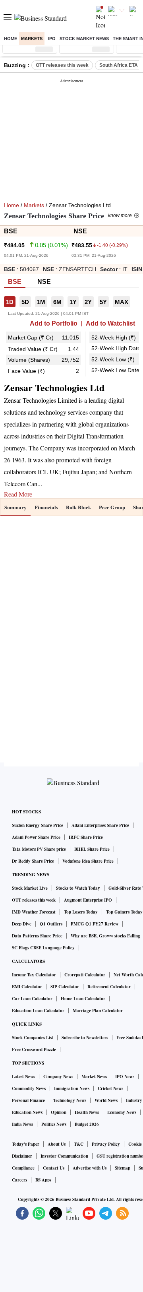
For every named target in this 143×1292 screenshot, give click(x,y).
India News (22, 1124)
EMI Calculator (27, 986)
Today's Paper (25, 1144)
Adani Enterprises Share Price (100, 825)
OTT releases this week (62, 65)
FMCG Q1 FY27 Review (94, 924)
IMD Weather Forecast (34, 912)
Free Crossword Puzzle (34, 1049)
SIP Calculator (64, 986)
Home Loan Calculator (83, 998)
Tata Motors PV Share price (39, 849)
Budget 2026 (87, 1124)
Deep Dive (21, 924)
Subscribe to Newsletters (85, 1037)
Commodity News (29, 1088)
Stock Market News (84, 38)
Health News (87, 1112)
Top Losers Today (81, 912)
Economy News (121, 1112)
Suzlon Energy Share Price (37, 825)
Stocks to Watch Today (78, 888)
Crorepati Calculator (84, 975)
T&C (78, 1144)
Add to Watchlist (110, 323)
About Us (57, 1144)
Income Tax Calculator (34, 975)
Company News (58, 1076)
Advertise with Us (89, 1168)
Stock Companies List (32, 1037)
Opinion (58, 1112)
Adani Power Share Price (36, 837)
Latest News (23, 1076)
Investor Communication (64, 1156)
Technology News (69, 1100)
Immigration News (71, 1088)
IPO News (124, 1076)
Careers (19, 1180)
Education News (27, 1112)
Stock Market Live (30, 888)
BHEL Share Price (92, 849)
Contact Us (53, 1168)
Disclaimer (22, 1156)
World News (106, 1100)
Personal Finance (28, 1100)
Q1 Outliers (51, 924)
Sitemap (122, 1168)
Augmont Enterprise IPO (88, 900)
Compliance (23, 1168)
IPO (52, 38)
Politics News (53, 1124)
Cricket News (110, 1088)
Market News (94, 1076)
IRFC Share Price (86, 837)
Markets (32, 38)
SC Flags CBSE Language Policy (43, 948)
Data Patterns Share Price (37, 936)
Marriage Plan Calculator (98, 1010)
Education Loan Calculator (38, 1010)
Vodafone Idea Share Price (88, 861)
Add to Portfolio (53, 323)
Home (10, 38)
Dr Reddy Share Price (33, 861)
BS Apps (43, 1180)
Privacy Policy (106, 1144)
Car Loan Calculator (32, 998)
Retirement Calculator (109, 986)
